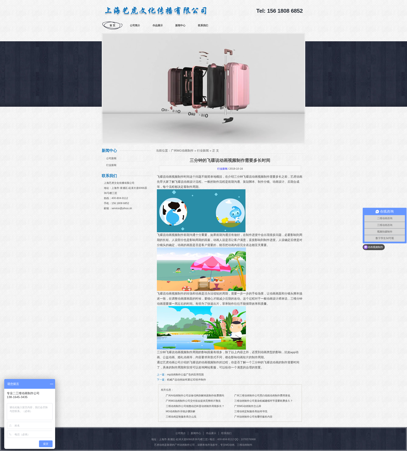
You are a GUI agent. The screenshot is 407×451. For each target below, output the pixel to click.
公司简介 (135, 25)
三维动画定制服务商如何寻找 (250, 411)
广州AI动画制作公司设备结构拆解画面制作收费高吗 (195, 395)
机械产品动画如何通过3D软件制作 (186, 379)
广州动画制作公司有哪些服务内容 (253, 416)
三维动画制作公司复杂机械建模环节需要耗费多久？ (263, 400)
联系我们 (203, 25)
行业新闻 (111, 165)
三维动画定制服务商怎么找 (181, 416)
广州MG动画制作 (182, 150)
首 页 (112, 25)
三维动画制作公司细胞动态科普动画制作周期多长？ (195, 406)
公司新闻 (111, 158)
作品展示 (158, 25)
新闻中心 (180, 25)
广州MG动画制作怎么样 (247, 406)
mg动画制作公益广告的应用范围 (185, 374)
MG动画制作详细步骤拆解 (180, 411)
